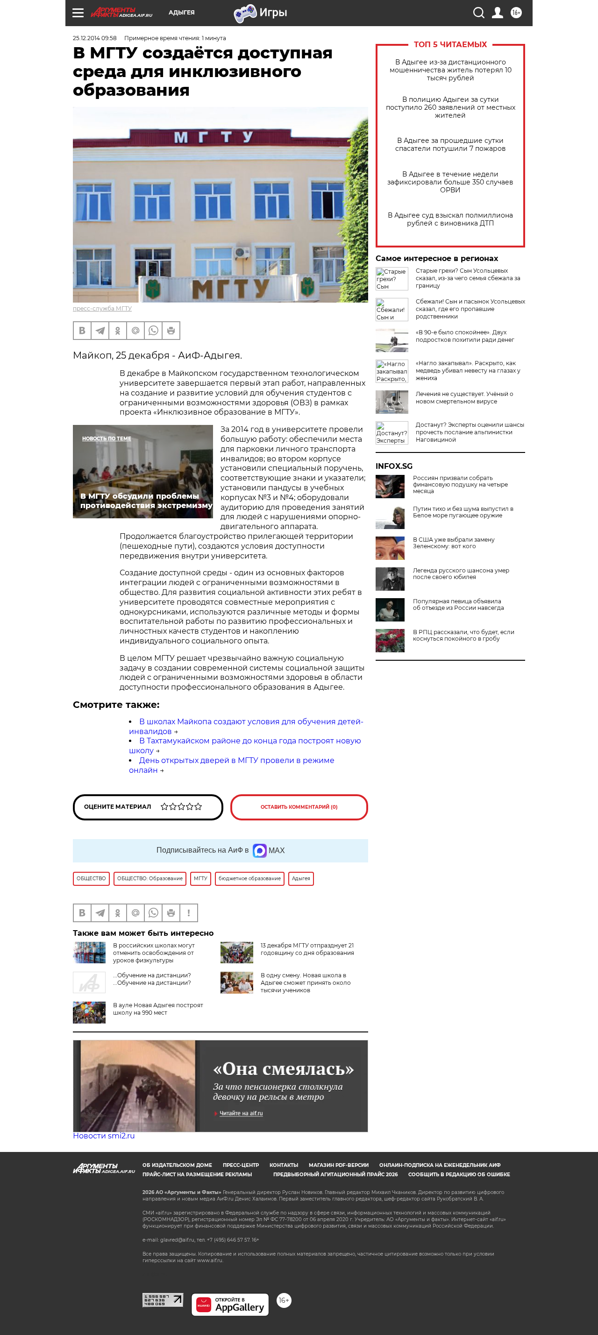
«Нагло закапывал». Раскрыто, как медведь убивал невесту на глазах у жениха (468, 370)
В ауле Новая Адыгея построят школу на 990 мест (158, 1009)
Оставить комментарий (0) (299, 807)
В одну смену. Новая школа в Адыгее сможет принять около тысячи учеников (306, 983)
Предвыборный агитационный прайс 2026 (335, 1175)
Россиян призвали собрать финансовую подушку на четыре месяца (460, 484)
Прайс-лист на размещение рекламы (197, 1175)
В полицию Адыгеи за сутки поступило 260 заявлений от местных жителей (450, 108)
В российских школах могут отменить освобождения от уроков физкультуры (154, 953)
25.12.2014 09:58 (95, 38)
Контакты (284, 1165)
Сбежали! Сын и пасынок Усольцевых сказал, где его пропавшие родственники (470, 309)
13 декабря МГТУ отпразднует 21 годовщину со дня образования (307, 949)
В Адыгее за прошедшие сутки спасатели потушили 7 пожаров (450, 145)
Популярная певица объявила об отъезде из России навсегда (458, 604)
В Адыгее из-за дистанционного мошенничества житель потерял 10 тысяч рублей (451, 70)
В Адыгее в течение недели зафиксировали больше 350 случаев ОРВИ (450, 182)
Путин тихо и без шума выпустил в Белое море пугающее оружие (463, 512)
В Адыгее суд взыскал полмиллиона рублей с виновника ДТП (450, 219)
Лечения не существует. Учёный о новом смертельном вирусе (464, 397)
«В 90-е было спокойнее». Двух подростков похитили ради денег (465, 336)
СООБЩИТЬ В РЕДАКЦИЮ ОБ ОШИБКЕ (459, 1175)
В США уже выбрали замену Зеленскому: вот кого (454, 543)
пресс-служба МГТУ (102, 308)
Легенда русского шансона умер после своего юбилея (461, 573)
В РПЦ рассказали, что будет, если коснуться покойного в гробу (463, 635)
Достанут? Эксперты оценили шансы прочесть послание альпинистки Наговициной (470, 432)
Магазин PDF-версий (339, 1165)
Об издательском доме (177, 1165)
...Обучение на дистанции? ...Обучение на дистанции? (152, 979)
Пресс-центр (241, 1165)
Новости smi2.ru (104, 1135)
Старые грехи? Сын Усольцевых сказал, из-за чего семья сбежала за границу (468, 278)
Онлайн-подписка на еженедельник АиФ (440, 1165)
